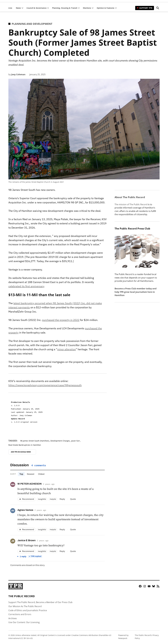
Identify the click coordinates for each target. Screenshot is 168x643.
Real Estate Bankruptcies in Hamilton (24, 445)
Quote (73, 499)
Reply (62, 499)
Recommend (26, 499)
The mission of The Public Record (131, 204)
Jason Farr (75, 440)
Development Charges (60, 440)
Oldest (41, 474)
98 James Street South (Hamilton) (34, 440)
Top (21, 474)
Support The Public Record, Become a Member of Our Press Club (40, 602)
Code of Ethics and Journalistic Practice (27, 610)
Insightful (42, 499)
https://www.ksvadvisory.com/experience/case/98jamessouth (45, 385)
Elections (87, 8)
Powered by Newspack (123, 636)
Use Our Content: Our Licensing (24, 622)
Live (10, 8)
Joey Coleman (18, 74)
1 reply (30, 556)
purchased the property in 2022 (60, 320)
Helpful (53, 499)
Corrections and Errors (19, 614)
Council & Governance (36, 8)
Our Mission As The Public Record (25, 606)
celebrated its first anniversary (26, 286)
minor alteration (66, 349)
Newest (30, 474)
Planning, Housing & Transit (64, 8)
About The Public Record (130, 197)
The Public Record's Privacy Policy (147, 636)
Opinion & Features (105, 8)
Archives (12, 618)
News (18, 8)
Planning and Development (32, 24)
